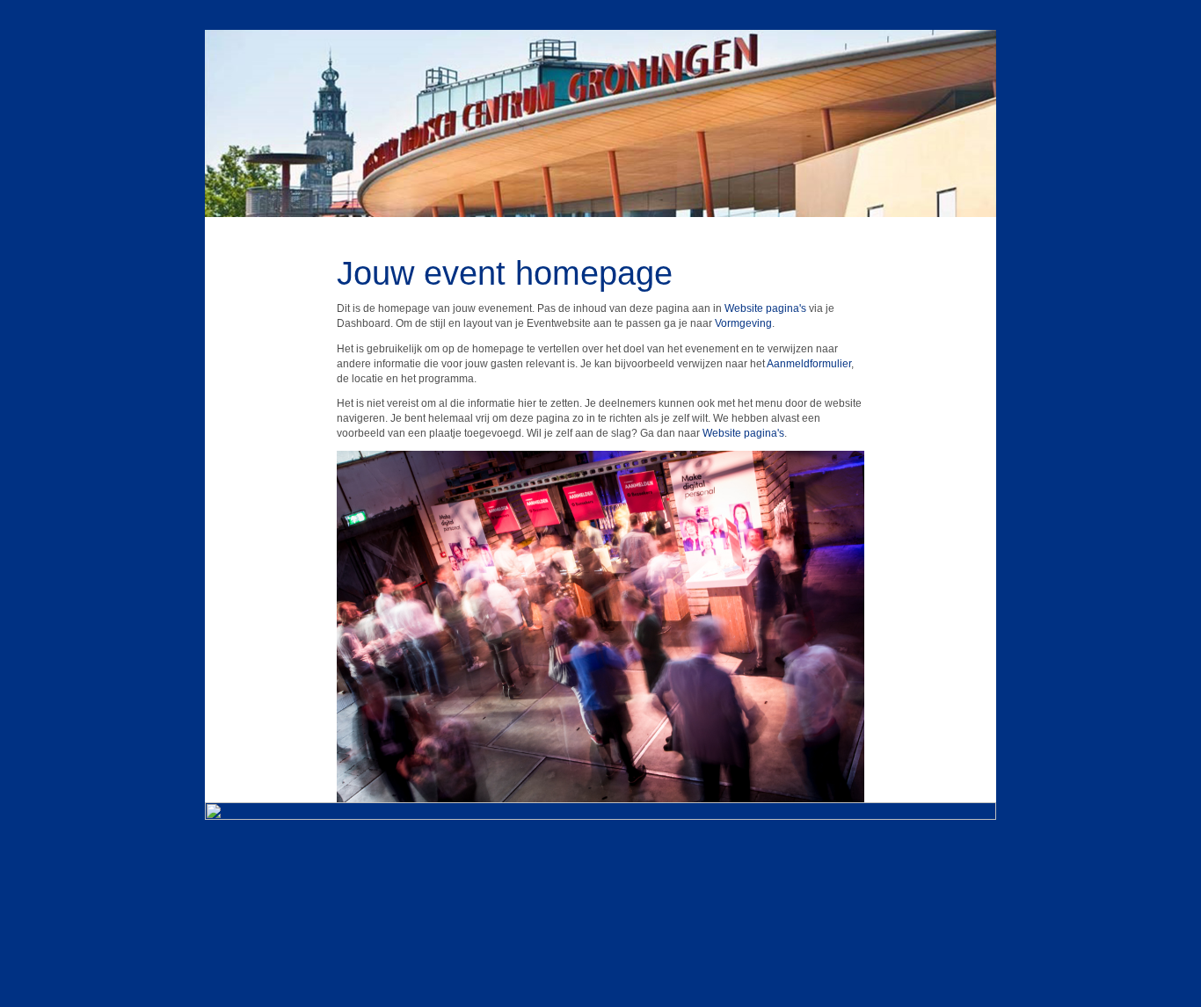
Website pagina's (765, 308)
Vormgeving (743, 323)
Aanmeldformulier (809, 364)
